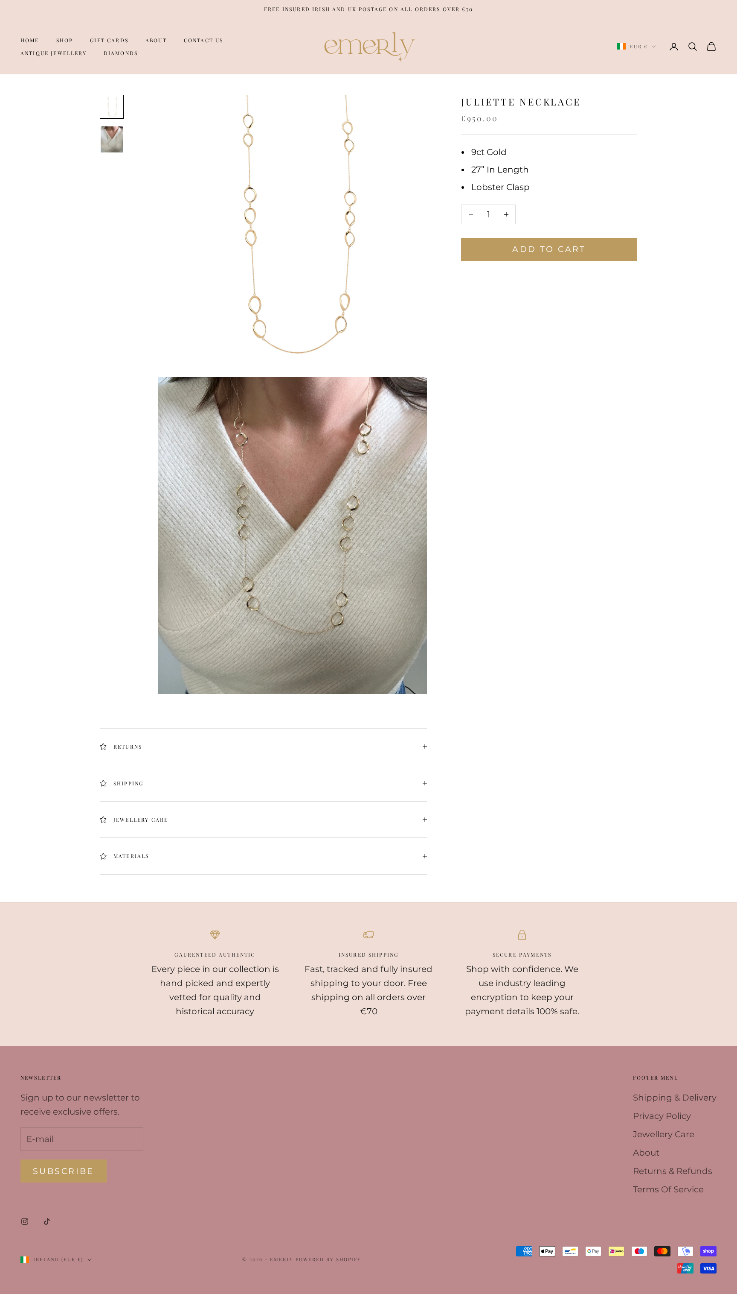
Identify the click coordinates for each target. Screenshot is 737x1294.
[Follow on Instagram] (24, 1221)
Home (29, 40)
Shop (64, 40)
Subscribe (63, 1171)
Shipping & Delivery (675, 1097)
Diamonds (121, 53)
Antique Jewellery (53, 53)
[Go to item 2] (112, 139)
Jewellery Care (663, 1134)
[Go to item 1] (112, 107)
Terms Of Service (668, 1189)
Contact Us (203, 40)
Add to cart (549, 249)
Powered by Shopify (328, 1259)
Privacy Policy (662, 1116)
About (156, 40)
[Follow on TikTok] (47, 1221)
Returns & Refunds (672, 1171)
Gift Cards (109, 40)
